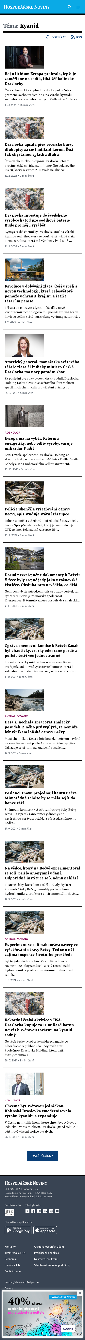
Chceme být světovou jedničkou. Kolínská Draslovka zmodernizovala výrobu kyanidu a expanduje (38, 1111)
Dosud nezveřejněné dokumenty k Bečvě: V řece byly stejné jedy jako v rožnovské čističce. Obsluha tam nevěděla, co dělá (42, 580)
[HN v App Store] (45, 1230)
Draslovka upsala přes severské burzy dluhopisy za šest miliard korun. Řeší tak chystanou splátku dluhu (39, 149)
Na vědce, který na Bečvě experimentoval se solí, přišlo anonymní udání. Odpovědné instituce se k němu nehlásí (42, 873)
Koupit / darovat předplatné (22, 1282)
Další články (42, 1155)
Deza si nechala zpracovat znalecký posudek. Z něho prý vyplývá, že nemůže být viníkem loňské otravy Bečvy (41, 727)
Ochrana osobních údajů (49, 1246)
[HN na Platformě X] (27, 1211)
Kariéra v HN (12, 1265)
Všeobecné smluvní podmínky (52, 1265)
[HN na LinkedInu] (45, 1211)
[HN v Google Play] (18, 1230)
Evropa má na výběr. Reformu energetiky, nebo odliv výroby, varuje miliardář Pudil (39, 443)
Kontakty (10, 1246)
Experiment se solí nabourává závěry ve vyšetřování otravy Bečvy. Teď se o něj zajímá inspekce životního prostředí (41, 950)
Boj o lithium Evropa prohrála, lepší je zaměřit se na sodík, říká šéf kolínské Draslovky (40, 79)
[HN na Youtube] (57, 1211)
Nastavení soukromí (46, 1259)
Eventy (9, 1288)
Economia (11, 1259)
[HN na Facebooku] (33, 1211)
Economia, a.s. (29, 1189)
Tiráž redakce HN (15, 1253)
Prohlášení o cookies (46, 1253)
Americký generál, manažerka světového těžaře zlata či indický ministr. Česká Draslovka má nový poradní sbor (42, 367)
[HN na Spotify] (51, 1211)
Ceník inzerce (13, 1271)
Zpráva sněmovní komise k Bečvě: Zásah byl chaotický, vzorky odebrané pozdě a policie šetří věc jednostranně (42, 650)
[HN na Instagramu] (39, 1211)
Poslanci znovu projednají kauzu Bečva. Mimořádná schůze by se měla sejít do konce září (41, 798)
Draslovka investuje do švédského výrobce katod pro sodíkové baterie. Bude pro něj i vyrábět (38, 220)
